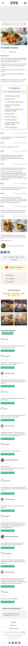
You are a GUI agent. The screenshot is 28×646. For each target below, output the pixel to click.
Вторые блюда (12, 52)
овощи (13, 295)
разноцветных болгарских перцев (12, 123)
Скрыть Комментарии (7, 333)
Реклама (13, 622)
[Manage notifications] (3, 642)
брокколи (14, 119)
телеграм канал (17, 79)
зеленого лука (13, 127)
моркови (14, 117)
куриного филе (16, 96)
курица (22, 293)
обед (9, 295)
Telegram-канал (14, 259)
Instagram (21, 257)
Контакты (13, 625)
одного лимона (11, 99)
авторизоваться (14, 615)
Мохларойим (8, 553)
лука (13, 114)
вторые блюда (16, 293)
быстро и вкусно (7, 293)
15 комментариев (11, 257)
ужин (18, 295)
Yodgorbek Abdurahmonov (18, 246)
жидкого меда (19, 102)
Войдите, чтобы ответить (7, 350)
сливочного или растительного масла (14, 110)
